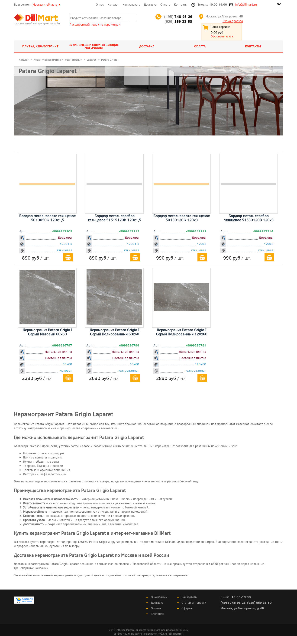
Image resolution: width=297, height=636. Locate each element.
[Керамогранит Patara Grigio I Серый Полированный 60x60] (114, 323)
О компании (159, 597)
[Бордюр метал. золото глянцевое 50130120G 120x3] (181, 183)
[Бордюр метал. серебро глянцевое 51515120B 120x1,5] (114, 183)
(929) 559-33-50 (259, 602)
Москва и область (44, 4)
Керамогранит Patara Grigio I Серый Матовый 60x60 (47, 331)
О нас (100, 4)
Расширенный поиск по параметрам (95, 24)
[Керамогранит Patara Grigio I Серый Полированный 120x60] (181, 309)
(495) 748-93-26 (232, 602)
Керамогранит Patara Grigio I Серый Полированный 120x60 (181, 331)
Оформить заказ (222, 36)
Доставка (150, 4)
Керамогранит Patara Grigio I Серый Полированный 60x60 (114, 331)
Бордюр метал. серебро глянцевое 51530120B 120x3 (249, 217)
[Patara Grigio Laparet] (148, 100)
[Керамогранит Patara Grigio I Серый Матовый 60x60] (47, 323)
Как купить (189, 597)
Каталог (113, 4)
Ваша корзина (220, 27)
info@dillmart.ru (246, 4)
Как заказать (131, 4)
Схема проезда (233, 21)
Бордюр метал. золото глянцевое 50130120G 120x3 (181, 217)
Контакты (180, 4)
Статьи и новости (193, 602)
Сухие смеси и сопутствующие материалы (94, 46)
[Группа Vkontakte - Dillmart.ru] (279, 5)
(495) (178, 16)
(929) (178, 21)
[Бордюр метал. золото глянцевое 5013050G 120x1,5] (47, 183)
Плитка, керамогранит (40, 46)
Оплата (165, 4)
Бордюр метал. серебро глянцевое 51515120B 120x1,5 (114, 217)
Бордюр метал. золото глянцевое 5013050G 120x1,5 (47, 217)
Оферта (186, 608)
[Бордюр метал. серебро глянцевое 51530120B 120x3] (248, 183)
